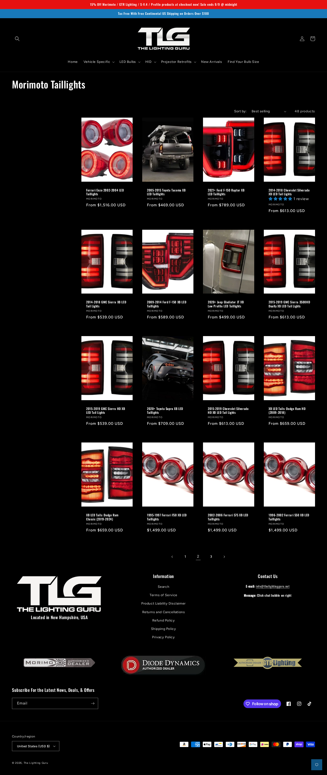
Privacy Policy (163, 637)
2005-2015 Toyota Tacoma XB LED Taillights (166, 192)
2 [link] (198, 556)
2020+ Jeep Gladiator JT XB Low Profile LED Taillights (226, 304)
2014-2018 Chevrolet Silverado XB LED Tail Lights (289, 192)
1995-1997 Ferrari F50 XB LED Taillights (167, 517)
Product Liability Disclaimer (163, 603)
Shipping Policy (163, 629)
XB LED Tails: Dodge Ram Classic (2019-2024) (102, 517)
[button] (17, 38)
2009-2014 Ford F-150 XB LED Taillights (166, 304)
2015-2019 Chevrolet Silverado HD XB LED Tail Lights (228, 411)
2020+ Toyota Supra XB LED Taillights (165, 411)
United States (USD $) (33, 746)
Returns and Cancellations (163, 612)
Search (163, 587)
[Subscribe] (92, 703)
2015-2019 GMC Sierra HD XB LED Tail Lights (105, 411)
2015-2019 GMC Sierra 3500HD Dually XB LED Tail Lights (289, 304)
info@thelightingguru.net (272, 586)
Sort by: (240, 111)
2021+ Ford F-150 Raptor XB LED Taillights (226, 192)
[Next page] (224, 556)
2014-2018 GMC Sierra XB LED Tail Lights (106, 304)
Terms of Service (163, 595)
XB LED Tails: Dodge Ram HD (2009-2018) (287, 411)
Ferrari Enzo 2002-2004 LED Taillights (105, 192)
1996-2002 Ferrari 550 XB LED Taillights (289, 517)
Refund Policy (163, 620)
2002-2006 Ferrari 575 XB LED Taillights (228, 517)
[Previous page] (172, 556)
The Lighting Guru (36, 762)
